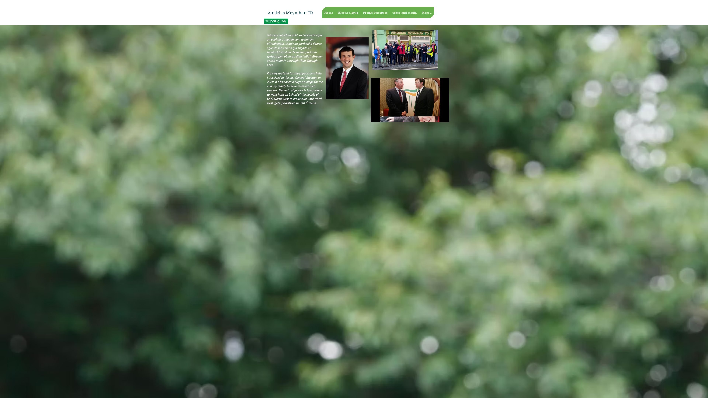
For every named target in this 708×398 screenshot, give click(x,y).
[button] (410, 118)
